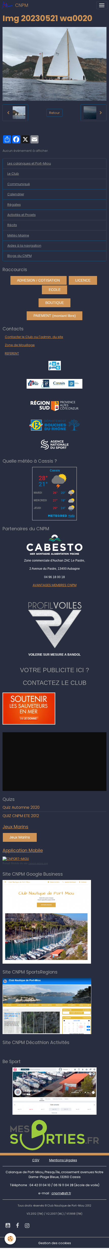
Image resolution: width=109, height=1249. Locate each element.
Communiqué (18, 184)
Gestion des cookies (54, 1243)
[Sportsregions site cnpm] (47, 1006)
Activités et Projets (21, 215)
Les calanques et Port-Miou (29, 163)
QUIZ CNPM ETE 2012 (21, 815)
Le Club (13, 173)
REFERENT (12, 353)
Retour (54, 113)
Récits (12, 225)
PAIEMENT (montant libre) (54, 316)
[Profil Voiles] (54, 624)
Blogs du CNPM (19, 256)
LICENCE (82, 280)
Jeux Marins (19, 837)
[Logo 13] (54, 424)
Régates (14, 204)
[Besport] (54, 1091)
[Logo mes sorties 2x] (54, 1135)
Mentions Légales (63, 1160)
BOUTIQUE (54, 303)
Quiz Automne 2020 (21, 807)
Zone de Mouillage (20, 345)
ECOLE (55, 290)
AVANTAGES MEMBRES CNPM (55, 585)
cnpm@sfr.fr (61, 1193)
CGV (35, 1160)
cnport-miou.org (38, 863)
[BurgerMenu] (101, 5)
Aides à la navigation (24, 245)
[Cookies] (10, 1238)
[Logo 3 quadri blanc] (55, 405)
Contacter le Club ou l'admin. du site (34, 337)
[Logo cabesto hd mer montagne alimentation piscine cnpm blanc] (54, 545)
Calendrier (15, 194)
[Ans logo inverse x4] (55, 444)
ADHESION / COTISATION (38, 280)
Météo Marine (18, 235)
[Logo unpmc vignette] (54, 365)
